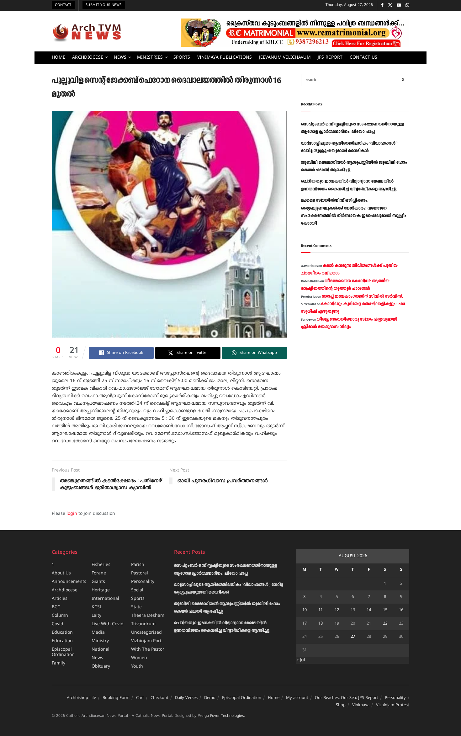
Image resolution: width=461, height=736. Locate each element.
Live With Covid (108, 624)
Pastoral (139, 573)
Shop (341, 705)
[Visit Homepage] (87, 32)
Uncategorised (146, 632)
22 (385, 623)
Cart (140, 698)
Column (60, 615)
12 (337, 610)
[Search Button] (403, 80)
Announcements (69, 581)
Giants (98, 581)
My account (297, 698)
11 (320, 610)
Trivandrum (143, 624)
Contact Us (364, 57)
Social (137, 590)
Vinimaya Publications (224, 57)
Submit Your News (104, 5)
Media (98, 632)
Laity (96, 615)
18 (320, 623)
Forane (99, 573)
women (139, 658)
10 (304, 610)
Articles (59, 598)
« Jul (300, 660)
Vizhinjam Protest (392, 705)
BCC (56, 607)
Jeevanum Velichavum (285, 57)
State (136, 607)
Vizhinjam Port (146, 641)
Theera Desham (147, 615)
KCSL (97, 607)
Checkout (159, 698)
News (120, 57)
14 (369, 610)
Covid (57, 624)
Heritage (101, 590)
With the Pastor (147, 649)
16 (401, 610)
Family (58, 663)
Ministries (150, 57)
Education (62, 632)
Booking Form (116, 698)
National (100, 649)
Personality (142, 581)
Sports (181, 57)
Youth (137, 666)
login (71, 513)
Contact (63, 5)
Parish (137, 565)
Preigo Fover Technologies (221, 716)
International (105, 598)
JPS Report (330, 57)
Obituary (101, 666)
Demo (209, 698)
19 (337, 623)
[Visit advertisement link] (295, 33)
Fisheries (101, 565)
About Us (61, 573)
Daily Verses (186, 698)
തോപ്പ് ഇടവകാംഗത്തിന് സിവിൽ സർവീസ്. (362, 296)
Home (58, 57)
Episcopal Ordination (63, 652)
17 (304, 623)
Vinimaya (360, 705)
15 (385, 610)
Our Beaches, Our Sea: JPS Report (346, 698)
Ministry (100, 641)
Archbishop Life (81, 698)
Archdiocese (87, 57)
